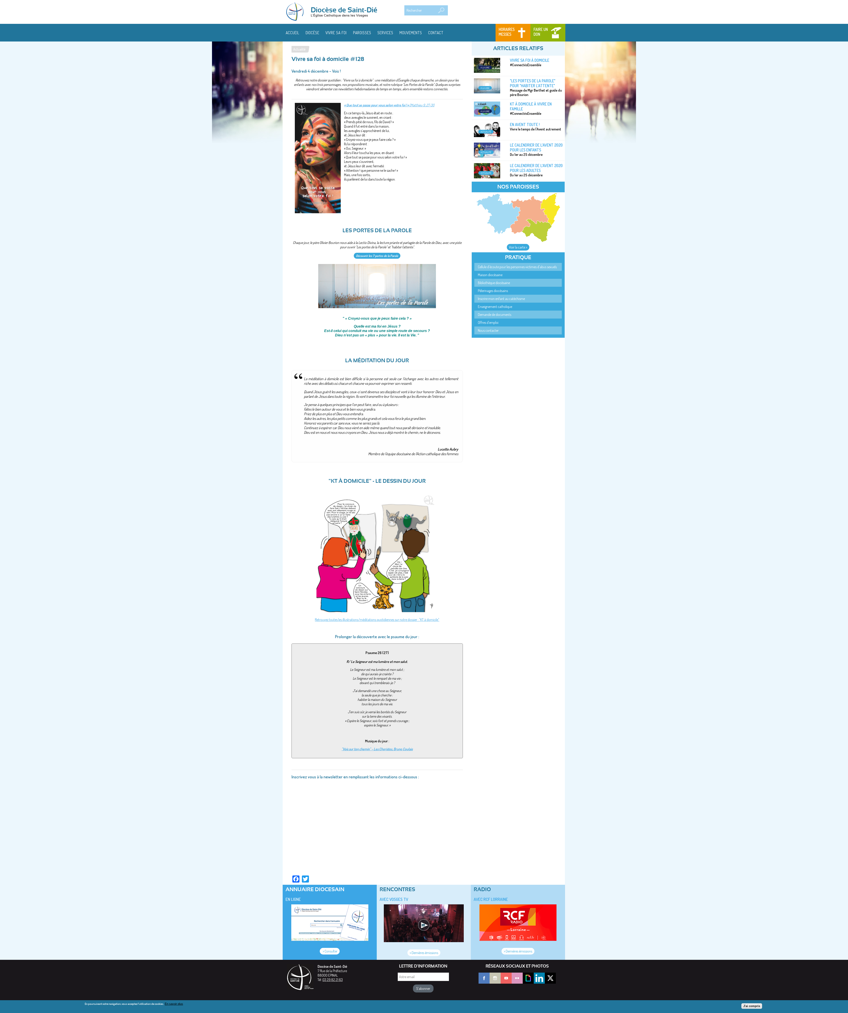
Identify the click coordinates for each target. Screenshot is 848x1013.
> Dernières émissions (424, 953)
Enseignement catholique (495, 306)
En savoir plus (174, 1003)
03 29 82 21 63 (332, 979)
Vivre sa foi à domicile (529, 60)
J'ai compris (751, 1005)
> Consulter (329, 951)
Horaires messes (507, 32)
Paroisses (362, 32)
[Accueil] (296, 12)
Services (385, 32)
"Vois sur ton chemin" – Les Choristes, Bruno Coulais (377, 749)
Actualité (299, 49)
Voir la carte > (518, 247)
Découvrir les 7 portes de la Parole (377, 256)
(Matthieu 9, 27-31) (389, 105)
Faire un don (541, 32)
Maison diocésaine (490, 275)
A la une (485, 67)
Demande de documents (494, 314)
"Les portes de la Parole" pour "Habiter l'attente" (532, 83)
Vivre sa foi (336, 32)
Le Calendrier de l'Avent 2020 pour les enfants (536, 147)
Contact (435, 32)
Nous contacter (488, 330)
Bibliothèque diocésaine (494, 283)
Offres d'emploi (488, 322)
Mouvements (410, 32)
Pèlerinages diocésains (493, 291)
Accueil (292, 32)
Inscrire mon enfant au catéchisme (501, 298)
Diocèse (312, 32)
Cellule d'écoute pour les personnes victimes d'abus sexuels (517, 267)
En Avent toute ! (525, 124)
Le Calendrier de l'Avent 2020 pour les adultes (536, 168)
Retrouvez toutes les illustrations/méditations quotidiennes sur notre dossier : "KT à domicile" (377, 619)
